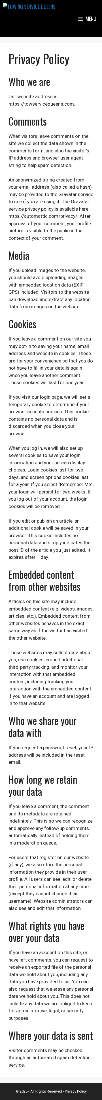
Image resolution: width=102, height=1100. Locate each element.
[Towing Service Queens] (29, 18)
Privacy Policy (76, 1091)
